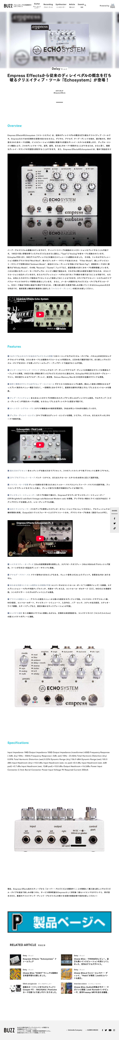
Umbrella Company (75, 1030)
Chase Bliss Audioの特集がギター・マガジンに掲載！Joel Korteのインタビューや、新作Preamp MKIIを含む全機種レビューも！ (91, 990)
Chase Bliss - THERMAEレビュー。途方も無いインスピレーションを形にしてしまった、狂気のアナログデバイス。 (91, 961)
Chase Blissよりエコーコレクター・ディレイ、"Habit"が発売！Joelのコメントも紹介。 (91, 975)
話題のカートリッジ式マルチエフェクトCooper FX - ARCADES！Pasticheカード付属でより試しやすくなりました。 (40, 989)
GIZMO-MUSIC (92, 1030)
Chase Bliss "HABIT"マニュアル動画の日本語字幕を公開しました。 (40, 974)
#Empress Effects (59, 93)
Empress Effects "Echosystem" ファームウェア (39, 960)
